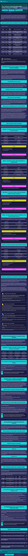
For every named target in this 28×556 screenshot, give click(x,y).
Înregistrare (9, 554)
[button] (26, 472)
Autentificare (18, 554)
